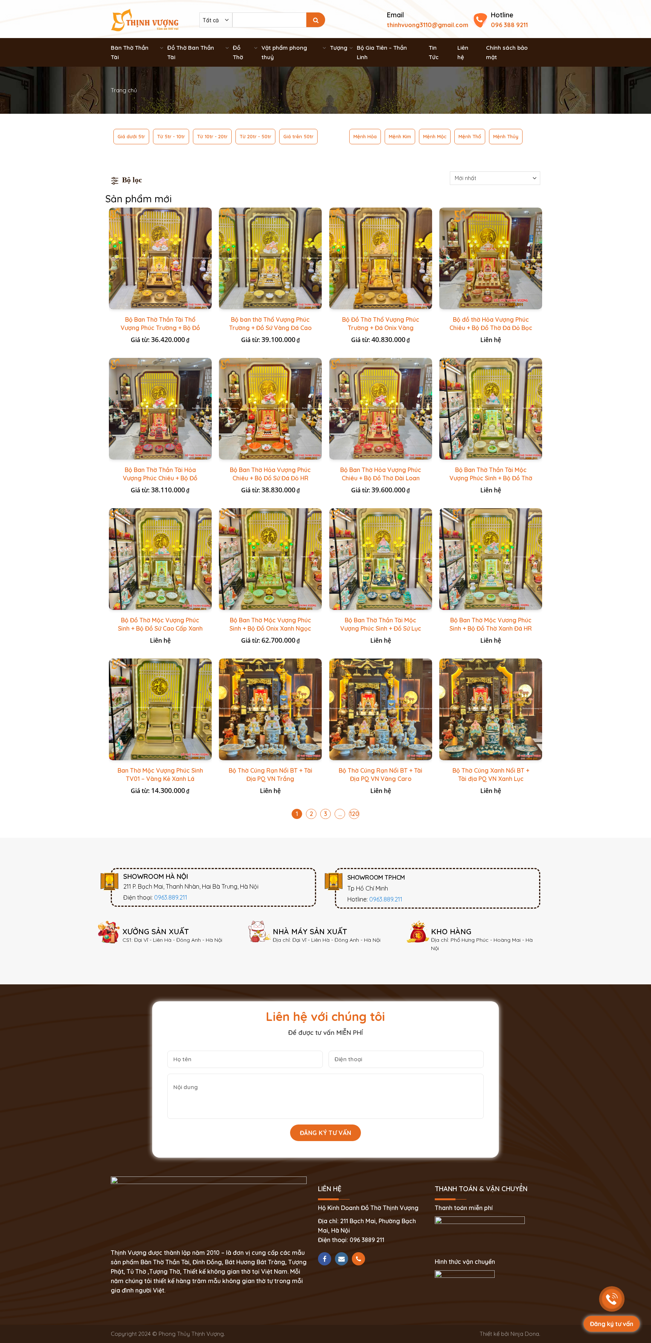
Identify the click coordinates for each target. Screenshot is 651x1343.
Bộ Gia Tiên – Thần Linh (382, 52)
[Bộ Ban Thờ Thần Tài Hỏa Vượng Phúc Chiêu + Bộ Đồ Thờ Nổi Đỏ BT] (160, 409)
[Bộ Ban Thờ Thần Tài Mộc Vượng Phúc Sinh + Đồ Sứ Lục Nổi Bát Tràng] (380, 559)
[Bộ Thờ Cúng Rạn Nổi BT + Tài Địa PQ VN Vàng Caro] (380, 709)
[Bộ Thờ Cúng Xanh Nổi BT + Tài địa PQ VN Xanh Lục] (490, 709)
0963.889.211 (170, 897)
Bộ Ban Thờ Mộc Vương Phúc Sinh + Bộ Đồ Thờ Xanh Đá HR (490, 624)
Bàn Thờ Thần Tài (129, 52)
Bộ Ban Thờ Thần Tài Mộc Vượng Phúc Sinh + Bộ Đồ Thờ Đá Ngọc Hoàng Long (490, 478)
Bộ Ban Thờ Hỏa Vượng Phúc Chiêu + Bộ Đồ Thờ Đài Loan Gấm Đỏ (380, 478)
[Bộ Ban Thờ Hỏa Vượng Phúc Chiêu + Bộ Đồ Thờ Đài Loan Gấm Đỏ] (380, 409)
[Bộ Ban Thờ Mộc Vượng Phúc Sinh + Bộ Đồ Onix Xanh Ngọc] (270, 559)
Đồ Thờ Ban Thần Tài (190, 52)
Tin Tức (434, 52)
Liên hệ (462, 52)
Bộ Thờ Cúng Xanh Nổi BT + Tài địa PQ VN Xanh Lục (490, 774)
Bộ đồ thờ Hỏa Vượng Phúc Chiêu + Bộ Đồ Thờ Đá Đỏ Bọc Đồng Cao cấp (490, 328)
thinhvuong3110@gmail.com (427, 25)
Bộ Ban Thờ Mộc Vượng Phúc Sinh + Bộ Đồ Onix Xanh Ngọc (270, 624)
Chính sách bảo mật (507, 52)
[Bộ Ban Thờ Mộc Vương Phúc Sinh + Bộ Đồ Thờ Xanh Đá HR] (490, 559)
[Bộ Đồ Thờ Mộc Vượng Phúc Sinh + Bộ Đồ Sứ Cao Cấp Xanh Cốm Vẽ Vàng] (160, 559)
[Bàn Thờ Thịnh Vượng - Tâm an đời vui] (145, 19)
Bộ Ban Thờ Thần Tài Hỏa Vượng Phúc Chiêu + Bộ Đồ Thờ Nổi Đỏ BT (160, 478)
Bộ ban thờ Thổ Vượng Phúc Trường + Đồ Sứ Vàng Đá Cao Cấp (270, 328)
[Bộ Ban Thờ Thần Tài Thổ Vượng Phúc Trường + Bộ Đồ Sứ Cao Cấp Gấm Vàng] (160, 258)
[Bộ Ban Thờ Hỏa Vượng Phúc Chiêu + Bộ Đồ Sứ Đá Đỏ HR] (270, 409)
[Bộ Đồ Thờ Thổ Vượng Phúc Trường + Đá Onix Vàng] (380, 258)
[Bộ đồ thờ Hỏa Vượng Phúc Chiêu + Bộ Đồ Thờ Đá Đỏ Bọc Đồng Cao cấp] (490, 258)
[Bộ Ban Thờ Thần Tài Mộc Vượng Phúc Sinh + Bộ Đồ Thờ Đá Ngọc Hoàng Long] (490, 409)
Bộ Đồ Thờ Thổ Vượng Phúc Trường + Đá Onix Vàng (380, 324)
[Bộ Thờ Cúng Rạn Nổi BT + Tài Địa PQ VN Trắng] (270, 709)
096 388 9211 (509, 25)
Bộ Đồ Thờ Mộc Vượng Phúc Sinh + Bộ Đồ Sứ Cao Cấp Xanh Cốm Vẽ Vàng (160, 628)
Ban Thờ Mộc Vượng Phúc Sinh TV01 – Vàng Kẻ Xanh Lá (160, 774)
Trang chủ (124, 90)
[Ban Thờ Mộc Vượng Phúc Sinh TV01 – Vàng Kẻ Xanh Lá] (160, 709)
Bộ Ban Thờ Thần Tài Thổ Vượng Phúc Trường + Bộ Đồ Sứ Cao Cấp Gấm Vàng (160, 328)
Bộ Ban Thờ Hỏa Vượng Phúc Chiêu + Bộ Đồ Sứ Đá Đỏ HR (270, 474)
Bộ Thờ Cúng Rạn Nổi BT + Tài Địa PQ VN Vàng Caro (380, 774)
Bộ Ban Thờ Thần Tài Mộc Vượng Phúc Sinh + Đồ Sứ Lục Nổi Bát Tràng (380, 628)
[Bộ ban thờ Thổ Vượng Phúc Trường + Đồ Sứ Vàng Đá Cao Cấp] (270, 258)
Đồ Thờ (238, 52)
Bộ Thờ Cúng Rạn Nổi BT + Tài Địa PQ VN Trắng (270, 774)
